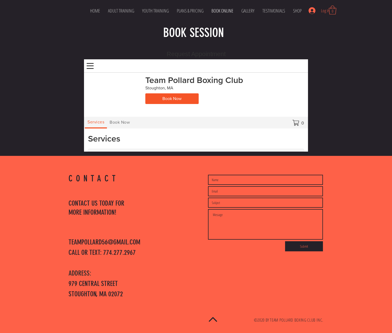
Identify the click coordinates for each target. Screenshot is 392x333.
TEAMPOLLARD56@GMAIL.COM (104, 242)
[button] (332, 10)
